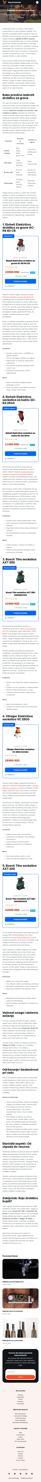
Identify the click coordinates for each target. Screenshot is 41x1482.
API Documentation (20, 1441)
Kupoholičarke (14, 2)
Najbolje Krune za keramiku (12, 1340)
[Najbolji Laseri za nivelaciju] (20, 1298)
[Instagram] (20, 1473)
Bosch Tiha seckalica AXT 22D (23, 937)
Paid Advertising (20, 1418)
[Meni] (37, 2)
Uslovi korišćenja (13, 1478)
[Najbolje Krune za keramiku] (20, 1328)
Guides (20, 1437)
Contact (20, 1458)
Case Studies (20, 1435)
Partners (20, 1456)
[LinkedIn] (26, 1473)
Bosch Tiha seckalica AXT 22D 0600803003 (20, 900)
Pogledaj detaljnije (20, 281)
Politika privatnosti (27, 1478)
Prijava (20, 1377)
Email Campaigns (20, 1420)
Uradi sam (34, 15)
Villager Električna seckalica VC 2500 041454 (20, 750)
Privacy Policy (20, 1460)
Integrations (20, 1397)
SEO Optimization (20, 1414)
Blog (20, 1432)
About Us (20, 1451)
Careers (20, 1453)
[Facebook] (9, 1473)
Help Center (20, 1439)
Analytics (20, 1401)
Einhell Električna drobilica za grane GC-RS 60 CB (20, 262)
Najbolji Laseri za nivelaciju (12, 1311)
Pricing (20, 1399)
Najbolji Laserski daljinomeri (13, 1282)
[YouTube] (32, 1473)
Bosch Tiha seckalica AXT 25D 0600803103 (20, 593)
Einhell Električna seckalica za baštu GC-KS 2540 (20, 434)
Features (20, 1395)
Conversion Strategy (20, 1416)
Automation (20, 1403)
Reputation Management (20, 1422)
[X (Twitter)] (14, 1473)
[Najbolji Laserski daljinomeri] (20, 1269)
